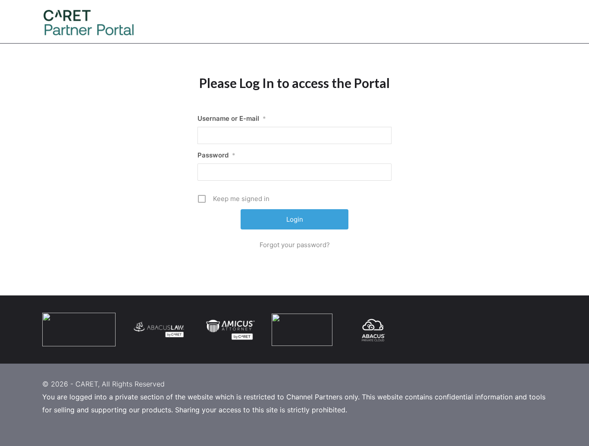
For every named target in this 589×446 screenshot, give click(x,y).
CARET (86, 384)
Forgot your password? (295, 245)
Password (216, 155)
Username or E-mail (231, 118)
